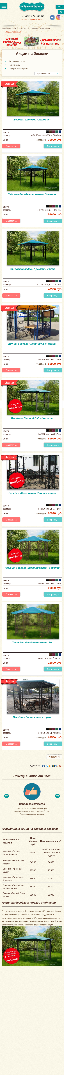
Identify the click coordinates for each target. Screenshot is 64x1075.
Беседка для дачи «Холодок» (32, 119)
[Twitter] (47, 766)
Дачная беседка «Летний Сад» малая (32, 343)
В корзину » (53, 146)
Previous (6, 796)
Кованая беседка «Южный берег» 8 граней (32, 568)
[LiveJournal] (56, 766)
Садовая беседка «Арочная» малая (32, 269)
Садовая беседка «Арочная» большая (32, 194)
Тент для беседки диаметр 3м (32, 642)
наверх (53, 756)
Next (57, 796)
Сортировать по (43, 73)
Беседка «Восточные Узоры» (32, 717)
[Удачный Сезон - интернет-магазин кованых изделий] (32, 7)
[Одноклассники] (50, 766)
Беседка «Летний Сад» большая (32, 418)
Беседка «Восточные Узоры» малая (32, 493)
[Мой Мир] (53, 766)
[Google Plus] (60, 766)
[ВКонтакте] (43, 766)
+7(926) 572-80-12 (32, 15)
